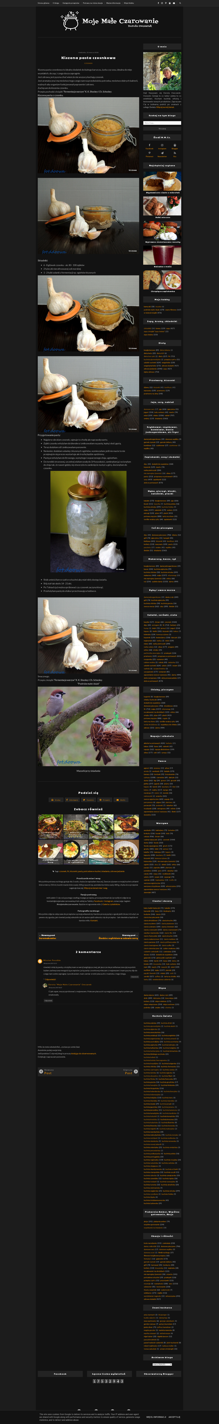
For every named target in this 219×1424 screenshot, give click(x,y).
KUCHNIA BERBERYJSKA (152, 1051)
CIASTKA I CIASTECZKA (151, 933)
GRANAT (163, 780)
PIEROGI (146, 513)
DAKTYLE (172, 777)
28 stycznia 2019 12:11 (50, 963)
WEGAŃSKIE (166, 362)
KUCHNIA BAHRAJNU (169, 1045)
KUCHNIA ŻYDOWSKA (151, 1203)
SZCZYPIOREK (148, 672)
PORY (159, 871)
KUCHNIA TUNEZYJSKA (167, 1181)
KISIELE (146, 964)
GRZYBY (146, 849)
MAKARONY (147, 575)
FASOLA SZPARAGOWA (151, 846)
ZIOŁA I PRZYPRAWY (150, 678)
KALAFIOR (147, 852)
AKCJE (146, 1221)
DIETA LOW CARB (149, 356)
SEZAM (174, 665)
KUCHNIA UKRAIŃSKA (168, 1185)
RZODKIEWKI (166, 874)
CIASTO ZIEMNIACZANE (151, 948)
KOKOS (176, 631)
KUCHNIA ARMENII (170, 1038)
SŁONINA (168, 1007)
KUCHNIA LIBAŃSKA (167, 1122)
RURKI (171, 973)
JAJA (160, 409)
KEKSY (174, 961)
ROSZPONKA (148, 659)
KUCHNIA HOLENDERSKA (152, 1091)
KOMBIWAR (147, 445)
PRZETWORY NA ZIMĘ (151, 393)
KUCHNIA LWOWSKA (168, 1126)
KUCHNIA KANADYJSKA (151, 1113)
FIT (68, 871)
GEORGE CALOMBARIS (167, 1321)
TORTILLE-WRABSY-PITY (151, 519)
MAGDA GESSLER (149, 1330)
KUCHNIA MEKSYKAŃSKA (152, 1135)
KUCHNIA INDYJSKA (150, 1097)
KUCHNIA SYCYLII (169, 1172)
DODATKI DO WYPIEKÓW (160, 464)
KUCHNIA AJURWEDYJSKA (152, 359)
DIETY (161, 356)
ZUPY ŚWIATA (148, 334)
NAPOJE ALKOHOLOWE (162, 749)
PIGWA (158, 802)
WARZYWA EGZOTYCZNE (152, 883)
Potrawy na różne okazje (93, 3)
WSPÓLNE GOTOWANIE (151, 1224)
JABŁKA (146, 784)
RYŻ (145, 581)
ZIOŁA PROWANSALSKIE (169, 678)
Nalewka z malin (163, 266)
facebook (149, 148)
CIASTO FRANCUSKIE (150, 936)
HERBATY (173, 625)
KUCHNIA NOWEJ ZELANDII (152, 1144)
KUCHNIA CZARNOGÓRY (151, 1070)
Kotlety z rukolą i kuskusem (101, 861)
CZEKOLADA (167, 951)
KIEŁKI (155, 631)
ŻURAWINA (147, 815)
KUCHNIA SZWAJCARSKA (168, 1175)
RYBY (161, 606)
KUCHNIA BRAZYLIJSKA (151, 1063)
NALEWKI (166, 746)
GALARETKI (147, 958)
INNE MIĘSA (169, 998)
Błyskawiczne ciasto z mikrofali (163, 192)
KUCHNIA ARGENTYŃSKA (152, 1038)
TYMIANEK (162, 672)
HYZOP (146, 628)
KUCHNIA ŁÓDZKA (167, 507)
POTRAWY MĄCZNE (150, 516)
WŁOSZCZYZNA (171, 886)
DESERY (146, 954)
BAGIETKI (147, 697)
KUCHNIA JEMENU (168, 1107)
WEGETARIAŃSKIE (150, 366)
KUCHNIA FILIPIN (167, 1076)
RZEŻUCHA (171, 662)
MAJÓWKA (171, 1268)
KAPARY (146, 631)
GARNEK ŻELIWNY (166, 442)
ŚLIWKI (174, 811)
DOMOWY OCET (149, 1252)
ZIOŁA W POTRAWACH (151, 483)
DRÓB (146, 998)
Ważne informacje (113, 3)
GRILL (145, 538)
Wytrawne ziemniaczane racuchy (162, 242)
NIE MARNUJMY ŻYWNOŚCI (153, 473)
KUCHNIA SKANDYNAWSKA (153, 1169)
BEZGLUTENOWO (149, 350)
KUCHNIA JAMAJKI (166, 1104)
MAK (145, 967)
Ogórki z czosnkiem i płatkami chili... (101, 835)
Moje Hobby (129, 3)
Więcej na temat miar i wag (95, 888)
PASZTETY (147, 547)
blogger (175, 148)
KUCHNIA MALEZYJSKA (167, 1129)
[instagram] (161, 3)
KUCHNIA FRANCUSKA (166, 1079)
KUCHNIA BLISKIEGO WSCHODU (154, 1054)
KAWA (156, 746)
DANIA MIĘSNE (149, 995)
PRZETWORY (161, 390)
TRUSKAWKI (148, 808)
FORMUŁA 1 (147, 1259)
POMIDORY (147, 871)
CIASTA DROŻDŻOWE (151, 920)
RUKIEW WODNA (149, 662)
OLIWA (168, 473)
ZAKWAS (147, 728)
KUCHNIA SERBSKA (168, 1163)
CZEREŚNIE (160, 777)
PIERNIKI (168, 970)
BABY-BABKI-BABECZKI (152, 908)
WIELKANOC (148, 1293)
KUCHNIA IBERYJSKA (170, 1091)
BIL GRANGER (162, 1315)
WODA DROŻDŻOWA (150, 724)
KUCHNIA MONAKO (172, 1135)
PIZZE (157, 513)
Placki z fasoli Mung (50, 861)
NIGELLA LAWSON (162, 1336)
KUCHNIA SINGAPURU (151, 1166)
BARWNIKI (147, 911)
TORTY (146, 979)
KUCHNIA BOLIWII (149, 1057)
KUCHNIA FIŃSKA (149, 1079)
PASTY (80, 871)
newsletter (162, 156)
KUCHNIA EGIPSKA (166, 1073)
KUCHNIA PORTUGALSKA (152, 1157)
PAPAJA (166, 799)
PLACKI (166, 513)
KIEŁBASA (147, 541)
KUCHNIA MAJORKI (150, 1129)
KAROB (155, 787)
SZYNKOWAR (173, 445)
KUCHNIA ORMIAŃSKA (170, 1147)
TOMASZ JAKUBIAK (150, 1349)
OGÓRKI (146, 864)
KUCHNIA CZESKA (169, 1070)
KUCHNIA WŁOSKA (150, 507)
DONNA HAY (163, 1318)
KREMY (158, 328)
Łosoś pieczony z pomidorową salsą (50, 835)
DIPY (145, 464)
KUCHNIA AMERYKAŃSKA (152, 1032)
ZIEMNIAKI (147, 892)
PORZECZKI (147, 805)
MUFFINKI (147, 970)
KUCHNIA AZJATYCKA (161, 569)
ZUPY (168, 328)
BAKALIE (146, 501)
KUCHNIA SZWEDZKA (151, 1178)
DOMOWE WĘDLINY (172, 439)
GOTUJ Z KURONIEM (165, 1324)
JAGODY (156, 784)
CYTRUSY (147, 777)
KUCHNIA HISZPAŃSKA (151, 1088)
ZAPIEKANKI (157, 479)
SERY (170, 1284)
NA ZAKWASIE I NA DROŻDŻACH (154, 712)
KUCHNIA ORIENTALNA (151, 1147)
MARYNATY (147, 390)
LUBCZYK (174, 637)
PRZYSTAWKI (164, 1280)
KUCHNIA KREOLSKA (150, 1119)
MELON (156, 793)
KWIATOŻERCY (161, 637)
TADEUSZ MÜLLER (168, 1346)
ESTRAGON (155, 625)
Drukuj (57, 800)
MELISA (159, 641)
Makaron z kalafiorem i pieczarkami (76, 835)
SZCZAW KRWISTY (159, 668)
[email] (173, 3)
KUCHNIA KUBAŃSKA (151, 1122)
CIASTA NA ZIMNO (150, 923)
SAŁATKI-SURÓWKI (150, 362)
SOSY (146, 479)
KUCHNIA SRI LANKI (172, 1169)
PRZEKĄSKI (167, 653)
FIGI (155, 780)
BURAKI (158, 833)
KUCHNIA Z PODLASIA (151, 1194)
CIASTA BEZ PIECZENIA (151, 917)
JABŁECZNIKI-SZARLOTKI (164, 958)
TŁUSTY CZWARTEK (150, 1290)
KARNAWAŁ (155, 1265)
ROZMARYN (160, 659)
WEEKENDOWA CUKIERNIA (162, 979)
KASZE (146, 569)
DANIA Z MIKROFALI (150, 1246)
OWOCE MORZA (149, 606)
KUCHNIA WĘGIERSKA (151, 1191)
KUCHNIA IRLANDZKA (150, 1101)
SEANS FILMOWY (170, 310)
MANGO (165, 790)
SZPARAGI (167, 877)
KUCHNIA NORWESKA (169, 1141)
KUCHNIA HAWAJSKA (151, 1085)
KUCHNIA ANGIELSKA (169, 1035)
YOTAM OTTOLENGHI (167, 1349)
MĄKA (146, 510)
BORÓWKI (157, 774)
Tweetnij (90, 800)
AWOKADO (155, 771)
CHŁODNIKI (147, 328)
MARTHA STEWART (150, 1333)
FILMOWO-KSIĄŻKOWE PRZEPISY (155, 1255)
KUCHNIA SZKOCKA (150, 1175)
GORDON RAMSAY (150, 1324)
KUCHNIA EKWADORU (151, 1076)
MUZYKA (158, 306)
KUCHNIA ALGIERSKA (150, 1029)
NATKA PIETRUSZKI (150, 470)
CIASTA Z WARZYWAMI (170, 930)
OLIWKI (164, 864)
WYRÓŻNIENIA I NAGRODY (152, 1296)
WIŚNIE (172, 808)
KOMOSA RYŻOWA (162, 634)
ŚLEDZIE (146, 550)
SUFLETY (157, 976)
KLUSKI (146, 504)
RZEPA (155, 874)
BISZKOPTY (167, 911)
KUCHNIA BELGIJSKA (169, 1048)
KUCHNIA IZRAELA (149, 1104)
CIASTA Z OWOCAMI (150, 930)
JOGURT (146, 412)
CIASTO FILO (168, 933)
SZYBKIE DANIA (157, 581)
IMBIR (154, 628)
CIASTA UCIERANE (150, 927)
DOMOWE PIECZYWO (159, 535)
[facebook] (157, 3)
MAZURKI (164, 967)
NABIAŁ (167, 415)
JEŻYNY (166, 784)
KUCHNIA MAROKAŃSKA (152, 1132)
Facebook (98, 901)
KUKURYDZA (148, 861)
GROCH (165, 846)
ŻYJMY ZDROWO (149, 372)
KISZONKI (73, 871)
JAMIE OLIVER (148, 1327)
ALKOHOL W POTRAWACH (152, 743)
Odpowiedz (134, 977)
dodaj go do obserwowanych (83, 1053)
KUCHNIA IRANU (167, 1097)
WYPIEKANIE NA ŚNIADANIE (153, 1228)
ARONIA (146, 771)
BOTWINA (171, 830)
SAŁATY (164, 665)
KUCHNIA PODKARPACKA (152, 1153)
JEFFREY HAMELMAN (164, 1327)
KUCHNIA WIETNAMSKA (152, 1188)
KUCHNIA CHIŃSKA (150, 572)
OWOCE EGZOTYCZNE (151, 799)
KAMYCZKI (147, 306)
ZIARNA (171, 581)
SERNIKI (146, 976)
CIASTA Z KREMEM (167, 927)
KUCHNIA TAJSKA (168, 1178)
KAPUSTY (147, 855)
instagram (162, 148)
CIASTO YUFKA (166, 945)
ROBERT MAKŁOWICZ (151, 1346)
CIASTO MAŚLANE (169, 939)
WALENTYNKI (165, 1290)
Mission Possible (52, 960)
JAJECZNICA (171, 409)
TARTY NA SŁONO (168, 516)
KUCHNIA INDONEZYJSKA (152, 1094)
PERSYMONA (148, 802)
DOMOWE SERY (149, 409)
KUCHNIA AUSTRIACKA (171, 1042)
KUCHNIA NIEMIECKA (151, 1141)
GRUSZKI (173, 780)
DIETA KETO (148, 353)
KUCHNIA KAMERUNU (170, 1110)
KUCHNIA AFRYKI (166, 1023)
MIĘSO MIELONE (160, 1001)
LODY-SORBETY (159, 412)
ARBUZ (167, 768)
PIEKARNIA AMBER (160, 1221)
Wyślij (122, 800)
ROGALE (164, 718)
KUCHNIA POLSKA (170, 504)
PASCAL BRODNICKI (150, 1339)
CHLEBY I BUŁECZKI (150, 700)
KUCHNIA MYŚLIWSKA (168, 1138)
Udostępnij (73, 800)
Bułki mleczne (163, 217)
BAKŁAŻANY (159, 830)
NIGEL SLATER (148, 1336)
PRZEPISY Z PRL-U (170, 359)
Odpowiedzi (50, 979)
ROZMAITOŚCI (158, 1284)
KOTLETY (147, 544)
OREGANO (171, 647)
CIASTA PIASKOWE (167, 923)
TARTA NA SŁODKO (170, 976)
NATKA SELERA (148, 647)
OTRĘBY (155, 650)
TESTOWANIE (161, 1287)
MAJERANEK (148, 641)
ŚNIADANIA (105, 871)
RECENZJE (147, 1284)
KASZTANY (165, 787)
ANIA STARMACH (149, 1315)
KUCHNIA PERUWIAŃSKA (152, 1150)
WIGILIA (159, 1293)
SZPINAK (147, 880)
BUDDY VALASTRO (150, 1318)
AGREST (146, 768)
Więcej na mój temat (165, 107)
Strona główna (43, 3)
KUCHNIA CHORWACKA (168, 1066)
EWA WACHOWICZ (150, 1321)
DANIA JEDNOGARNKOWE (152, 439)
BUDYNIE (147, 914)
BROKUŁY (147, 833)
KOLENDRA (147, 634)
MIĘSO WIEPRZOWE (150, 1004)
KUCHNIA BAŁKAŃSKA (151, 1048)
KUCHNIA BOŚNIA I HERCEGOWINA (155, 1060)
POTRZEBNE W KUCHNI (92, 871)
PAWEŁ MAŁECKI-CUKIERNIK (153, 1343)
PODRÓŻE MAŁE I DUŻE (152, 310)
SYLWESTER (148, 1287)
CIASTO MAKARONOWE (151, 939)
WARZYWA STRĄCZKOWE (152, 886)
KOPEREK (147, 467)
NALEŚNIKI (158, 510)
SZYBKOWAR (160, 445)
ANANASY (157, 768)
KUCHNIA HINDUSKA (168, 1085)
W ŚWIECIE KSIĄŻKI (150, 313)
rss (174, 156)
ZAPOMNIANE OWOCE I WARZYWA (155, 675)
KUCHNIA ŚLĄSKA (149, 1197)
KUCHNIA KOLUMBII (150, 1116)
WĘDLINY (147, 448)
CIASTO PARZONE (149, 942)
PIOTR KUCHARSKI (172, 1343)
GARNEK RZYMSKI (150, 442)
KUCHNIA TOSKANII (150, 1181)
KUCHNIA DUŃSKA (150, 1073)
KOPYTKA (157, 504)
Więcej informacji (156, 1417)
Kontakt (94, 920)
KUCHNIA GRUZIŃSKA (167, 1082)
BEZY (157, 911)
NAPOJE (146, 749)
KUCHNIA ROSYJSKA (170, 1160)
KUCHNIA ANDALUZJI (150, 1035)
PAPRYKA (157, 867)
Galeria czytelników (111, 904)
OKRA (156, 864)
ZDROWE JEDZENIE (117, 871)
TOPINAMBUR (160, 880)
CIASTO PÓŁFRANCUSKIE (168, 942)
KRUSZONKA (157, 964)
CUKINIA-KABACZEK (150, 840)
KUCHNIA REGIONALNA (151, 1160)
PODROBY (147, 1007)
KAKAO (146, 746)
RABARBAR (169, 805)
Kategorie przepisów (71, 3)
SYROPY (164, 752)
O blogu (56, 3)
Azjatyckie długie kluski (126, 861)
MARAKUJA (147, 793)
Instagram (108, 901)
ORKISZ (168, 578)
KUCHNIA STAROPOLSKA (152, 1172)
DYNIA (146, 780)
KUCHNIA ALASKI (169, 1026)
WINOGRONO (161, 808)
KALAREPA (157, 852)
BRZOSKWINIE (170, 774)
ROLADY (162, 973)
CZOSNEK (88, 63)
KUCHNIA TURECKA (150, 1185)
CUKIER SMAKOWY (169, 948)
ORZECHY (159, 796)
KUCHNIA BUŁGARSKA (169, 1063)
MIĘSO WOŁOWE (169, 1004)
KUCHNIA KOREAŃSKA (167, 1116)
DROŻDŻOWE (168, 706)
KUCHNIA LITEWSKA (150, 1126)
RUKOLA (161, 662)
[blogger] (169, 3)
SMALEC (158, 547)
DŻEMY (146, 387)
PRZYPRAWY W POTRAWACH (163, 476)
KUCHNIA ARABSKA (150, 1023)
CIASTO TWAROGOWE (151, 945)
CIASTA (158, 914)
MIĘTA (146, 644)
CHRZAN (157, 622)
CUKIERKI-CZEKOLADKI (151, 951)
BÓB (167, 833)
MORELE (165, 793)
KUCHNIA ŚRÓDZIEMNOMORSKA (154, 1200)
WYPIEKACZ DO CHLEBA (169, 724)
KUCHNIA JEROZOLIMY (151, 1110)
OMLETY (146, 418)
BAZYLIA (146, 622)
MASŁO (171, 412)
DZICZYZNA (157, 998)
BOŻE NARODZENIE (150, 1243)
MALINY (154, 790)
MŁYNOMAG (172, 575)
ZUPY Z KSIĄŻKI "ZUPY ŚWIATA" (154, 331)
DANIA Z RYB (169, 597)
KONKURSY (166, 1265)
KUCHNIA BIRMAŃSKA (170, 1051)
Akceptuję (174, 1417)
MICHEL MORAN (165, 1333)
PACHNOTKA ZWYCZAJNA (152, 653)
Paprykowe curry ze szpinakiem (76, 861)
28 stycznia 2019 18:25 (55, 987)
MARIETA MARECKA (165, 1330)
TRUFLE (171, 880)
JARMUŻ (163, 628)
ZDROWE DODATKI (168, 366)
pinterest (149, 156)
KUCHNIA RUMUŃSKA (151, 1163)
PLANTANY (169, 802)
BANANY (147, 774)
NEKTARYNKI (148, 796)
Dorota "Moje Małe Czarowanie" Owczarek (70, 984)
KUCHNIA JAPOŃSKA (150, 1107)
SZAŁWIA (147, 668)
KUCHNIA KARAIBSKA (169, 1113)
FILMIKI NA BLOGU (164, 1252)
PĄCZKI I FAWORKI (150, 973)
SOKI (155, 752)
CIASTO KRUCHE (167, 936)
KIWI (174, 787)
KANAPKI (166, 538)
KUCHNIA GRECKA (167, 603)
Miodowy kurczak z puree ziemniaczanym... (126, 835)
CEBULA (146, 836)
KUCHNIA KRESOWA (167, 1119)
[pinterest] (165, 3)
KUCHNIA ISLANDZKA (167, 1101)
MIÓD (146, 415)
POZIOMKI (159, 805)
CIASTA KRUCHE (167, 920)
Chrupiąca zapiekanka (163, 291)
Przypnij (106, 800)
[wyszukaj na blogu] (180, 3)
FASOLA (156, 843)
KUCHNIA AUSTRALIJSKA (151, 1042)
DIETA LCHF (160, 353)
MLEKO (155, 415)
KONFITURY (168, 387)
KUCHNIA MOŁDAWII (150, 1138)
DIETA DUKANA (165, 350)
